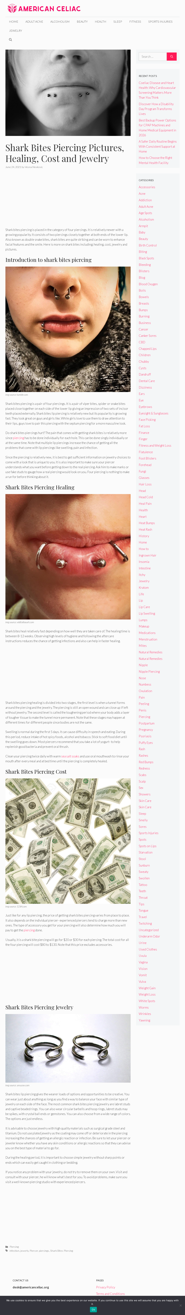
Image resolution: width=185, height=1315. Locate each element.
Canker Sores (147, 336)
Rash (142, 749)
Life (141, 594)
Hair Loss (145, 484)
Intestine (145, 568)
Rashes (143, 755)
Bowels (144, 297)
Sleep (117, 21)
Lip (141, 600)
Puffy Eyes (146, 743)
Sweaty (143, 872)
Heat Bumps (147, 523)
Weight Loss (147, 994)
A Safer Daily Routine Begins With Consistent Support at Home (158, 146)
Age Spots (145, 213)
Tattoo (143, 885)
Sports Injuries (160, 21)
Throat (143, 897)
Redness (144, 768)
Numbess (145, 684)
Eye (141, 400)
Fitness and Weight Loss (155, 445)
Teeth (142, 891)
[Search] (172, 56)
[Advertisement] (68, 200)
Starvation (145, 852)
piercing (18, 438)
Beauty (82, 21)
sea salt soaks (70, 756)
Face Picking (147, 420)
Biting (143, 252)
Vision (143, 969)
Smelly (143, 820)
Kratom (144, 587)
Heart (143, 517)
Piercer (34, 1250)
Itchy (142, 575)
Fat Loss (144, 426)
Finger (143, 439)
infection (14, 1250)
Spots (142, 839)
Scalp (142, 781)
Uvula (143, 956)
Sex (141, 788)
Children (144, 355)
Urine (143, 943)
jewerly (24, 1250)
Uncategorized (149, 930)
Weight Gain (147, 988)
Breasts (144, 303)
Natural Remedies (150, 652)
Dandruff (145, 374)
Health (100, 21)
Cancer (143, 329)
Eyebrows (145, 407)
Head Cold (146, 497)
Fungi (142, 471)
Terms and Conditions (110, 1294)
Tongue (143, 910)
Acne (142, 193)
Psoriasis (145, 736)
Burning (144, 316)
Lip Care (144, 607)
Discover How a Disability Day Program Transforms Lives (156, 109)
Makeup (144, 626)
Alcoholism (60, 21)
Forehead (145, 465)
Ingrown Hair (147, 555)
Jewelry (15, 30)
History (144, 536)
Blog (142, 277)
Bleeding (145, 265)
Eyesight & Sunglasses (153, 413)
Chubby (144, 361)
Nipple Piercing (149, 671)
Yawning (144, 1020)
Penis (142, 710)
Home (13, 21)
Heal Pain (145, 503)
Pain (142, 697)
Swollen (144, 878)
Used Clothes (148, 949)
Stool (142, 859)
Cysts (142, 368)
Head (142, 491)
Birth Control (148, 245)
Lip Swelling (147, 613)
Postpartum (146, 723)
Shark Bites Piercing (61, 1250)
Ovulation (145, 691)
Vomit (143, 975)
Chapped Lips (148, 349)
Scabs (142, 775)
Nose (142, 678)
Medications (147, 633)
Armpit (143, 226)
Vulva (142, 981)
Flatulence (146, 452)
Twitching (145, 923)
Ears (142, 394)
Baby (142, 232)
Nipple (143, 665)
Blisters (144, 271)
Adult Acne (34, 21)
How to (144, 549)
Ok (93, 1309)
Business (145, 323)
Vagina (143, 962)
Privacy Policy (105, 1287)
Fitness (135, 21)
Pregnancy (146, 730)
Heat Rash (145, 529)
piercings (44, 1250)
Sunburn (144, 865)
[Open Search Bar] (10, 39)
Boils (142, 290)
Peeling (144, 704)
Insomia (144, 562)
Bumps (143, 310)
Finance (144, 433)
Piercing (14, 1246)
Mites (143, 646)
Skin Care (145, 801)
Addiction (145, 200)
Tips (141, 904)
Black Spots (146, 258)
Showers (144, 794)
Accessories (147, 187)
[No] (180, 1305)
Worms (144, 1007)
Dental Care (147, 381)
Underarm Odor (149, 936)
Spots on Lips (147, 846)
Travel (143, 917)
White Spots (147, 1001)
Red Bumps (146, 762)
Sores (143, 827)
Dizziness (145, 387)
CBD (142, 342)
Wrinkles (145, 1014)
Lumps (143, 620)
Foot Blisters (147, 458)
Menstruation (148, 639)
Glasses (144, 478)
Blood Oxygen (148, 284)
